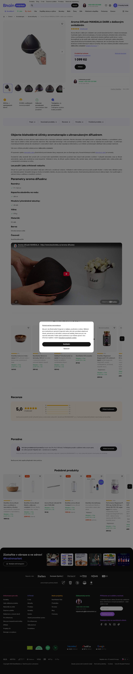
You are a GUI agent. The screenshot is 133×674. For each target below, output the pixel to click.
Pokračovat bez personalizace (51, 325)
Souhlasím (66, 344)
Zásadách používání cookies (67, 338)
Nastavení (66, 348)
